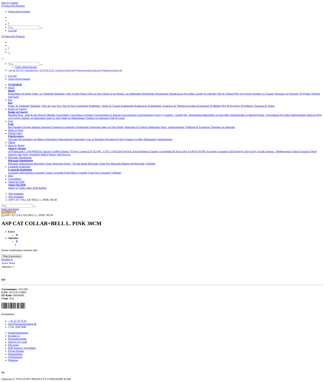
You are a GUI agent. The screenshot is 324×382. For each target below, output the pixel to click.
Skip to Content (9, 2)
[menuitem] (19, 11)
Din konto (13, 345)
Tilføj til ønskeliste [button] (12, 256)
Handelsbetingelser (18, 332)
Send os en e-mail (17, 341)
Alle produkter (16, 193)
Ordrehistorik (15, 357)
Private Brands (16, 351)
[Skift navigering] (9, 53)
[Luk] (2, 58)
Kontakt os (7, 259)
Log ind (12, 30)
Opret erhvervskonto (19, 78)
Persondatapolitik (17, 338)
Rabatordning (15, 354)
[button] (11, 87)
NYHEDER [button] (15, 84)
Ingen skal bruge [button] (10, 209)
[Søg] (41, 28)
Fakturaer (13, 360)
